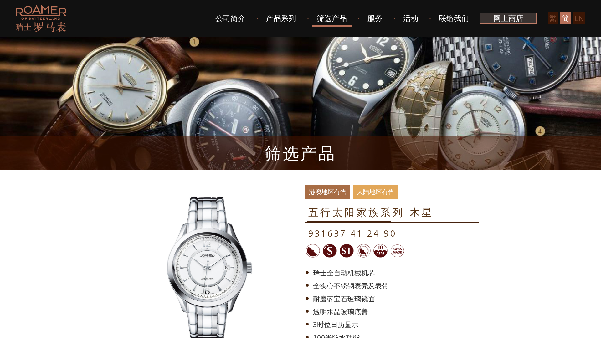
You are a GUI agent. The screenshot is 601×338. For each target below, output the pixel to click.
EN (579, 18)
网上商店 (508, 18)
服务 (375, 18)
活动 (410, 18)
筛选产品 (332, 18)
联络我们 (454, 18)
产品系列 (281, 18)
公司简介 (230, 18)
